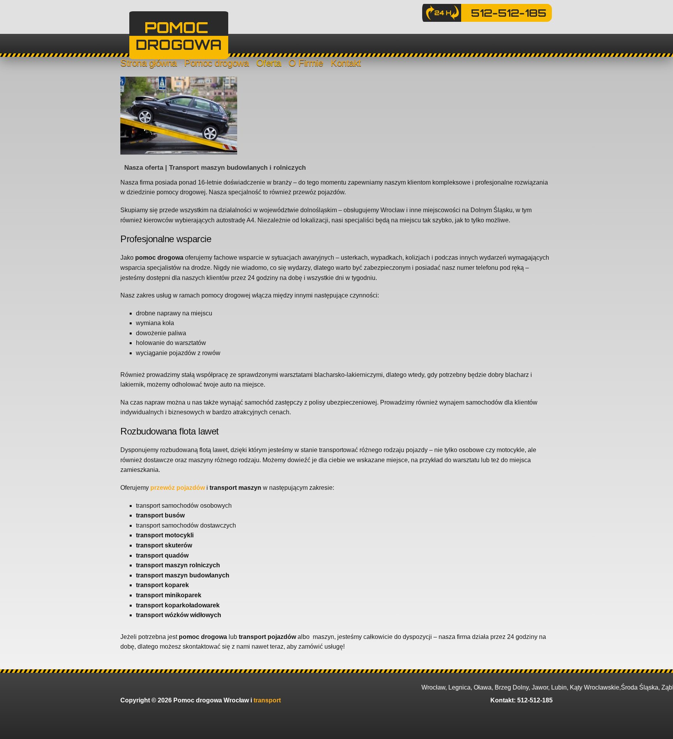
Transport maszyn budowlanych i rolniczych (237, 167)
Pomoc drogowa (216, 63)
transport (267, 700)
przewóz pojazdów (177, 487)
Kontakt (346, 63)
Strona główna (148, 63)
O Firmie (306, 63)
